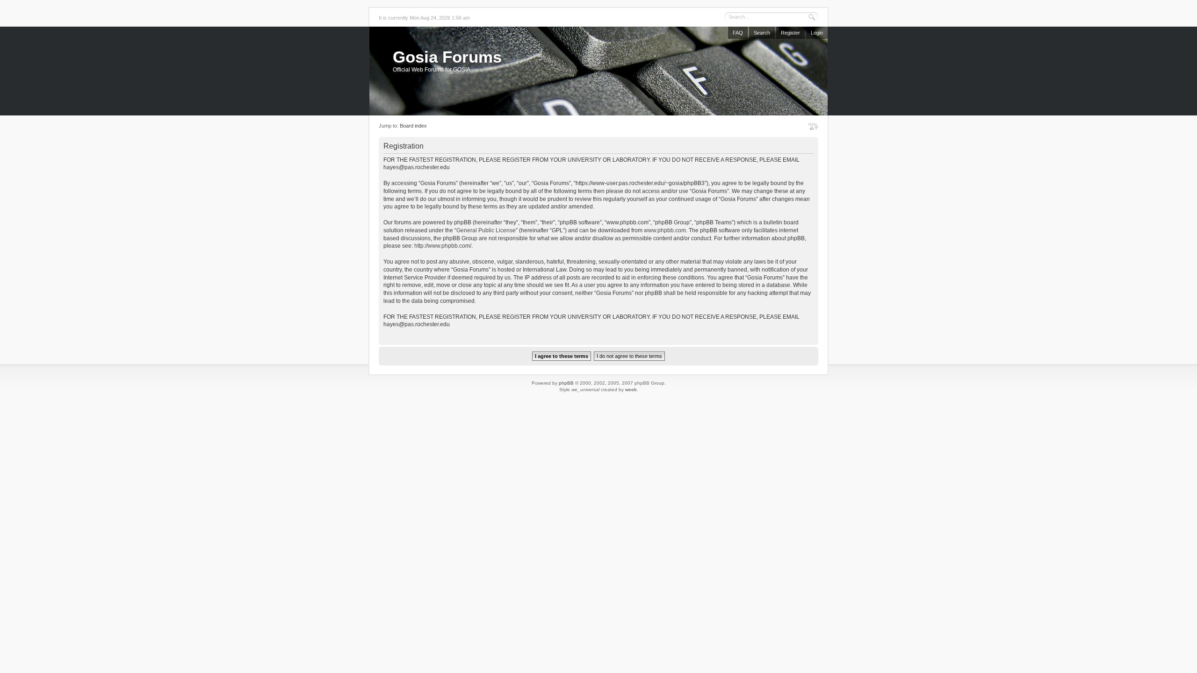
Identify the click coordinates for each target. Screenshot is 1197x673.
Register (790, 33)
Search (762, 33)
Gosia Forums (447, 57)
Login (817, 33)
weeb (631, 389)
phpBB (566, 383)
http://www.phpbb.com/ (442, 246)
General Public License (486, 230)
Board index (413, 126)
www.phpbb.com (665, 230)
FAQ (738, 33)
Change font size (813, 126)
